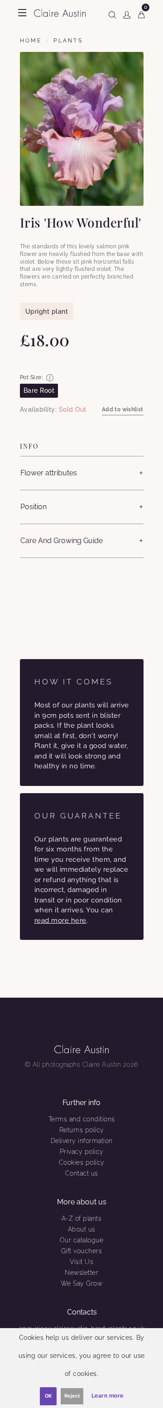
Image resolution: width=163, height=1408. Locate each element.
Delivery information (82, 1140)
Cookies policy (82, 1162)
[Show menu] (22, 12)
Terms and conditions (81, 1119)
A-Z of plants (82, 1218)
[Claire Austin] (60, 12)
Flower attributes (48, 473)
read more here (60, 920)
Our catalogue (82, 1240)
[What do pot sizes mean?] (49, 377)
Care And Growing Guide (61, 540)
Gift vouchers (81, 1251)
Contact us (81, 1173)
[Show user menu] (126, 13)
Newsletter (81, 1272)
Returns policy (81, 1130)
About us (82, 1229)
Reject (72, 1396)
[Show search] (112, 13)
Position (33, 506)
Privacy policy (82, 1151)
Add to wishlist (123, 409)
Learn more (107, 1396)
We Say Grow (82, 1283)
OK (48, 1396)
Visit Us (81, 1261)
